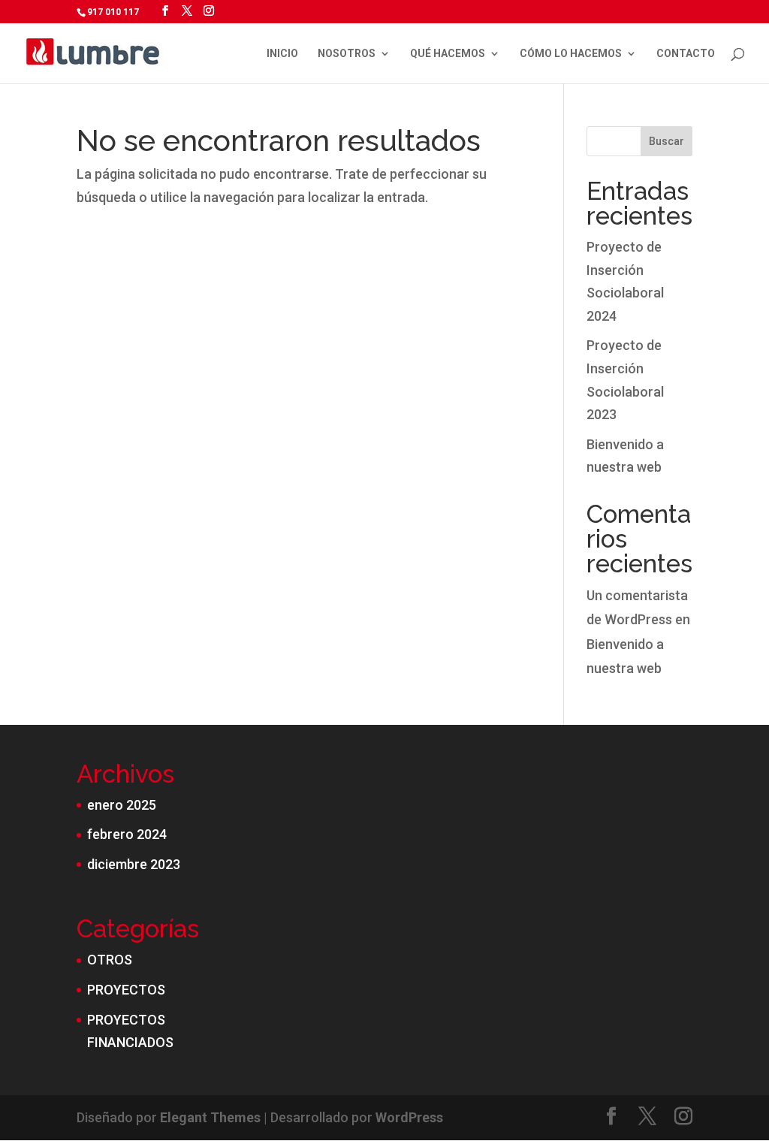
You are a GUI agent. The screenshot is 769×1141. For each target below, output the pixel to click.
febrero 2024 (127, 834)
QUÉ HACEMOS (447, 53)
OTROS (109, 959)
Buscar (666, 141)
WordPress (409, 1117)
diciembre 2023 (133, 864)
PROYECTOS (126, 990)
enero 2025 (121, 805)
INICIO (282, 53)
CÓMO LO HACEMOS (571, 53)
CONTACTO (685, 53)
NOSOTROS (346, 53)
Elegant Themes (210, 1117)
